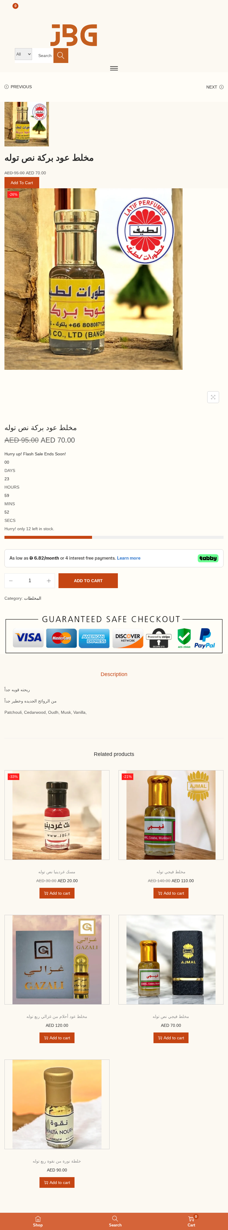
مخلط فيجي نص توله (171, 1016)
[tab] (114, 674)
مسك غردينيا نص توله (56, 871)
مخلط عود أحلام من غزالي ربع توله (56, 1016)
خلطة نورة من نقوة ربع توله (57, 1161)
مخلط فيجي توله (171, 871)
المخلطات (32, 598)
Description (114, 674)
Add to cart (88, 580)
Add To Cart (22, 182)
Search (61, 55)
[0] (23, 12)
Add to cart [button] (60, 893)
